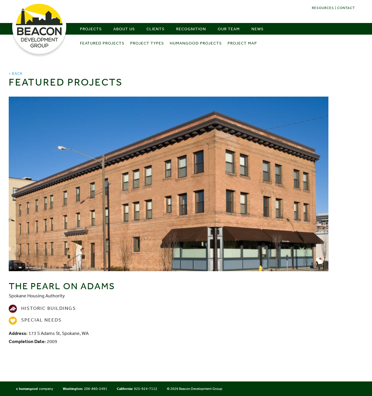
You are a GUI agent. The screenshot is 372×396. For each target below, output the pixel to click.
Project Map (242, 43)
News (257, 28)
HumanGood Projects (196, 43)
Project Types (147, 43)
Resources (323, 8)
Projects (91, 28)
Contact (346, 8)
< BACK (16, 73)
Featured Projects (102, 43)
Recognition (191, 28)
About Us (124, 28)
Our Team (229, 28)
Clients (155, 28)
